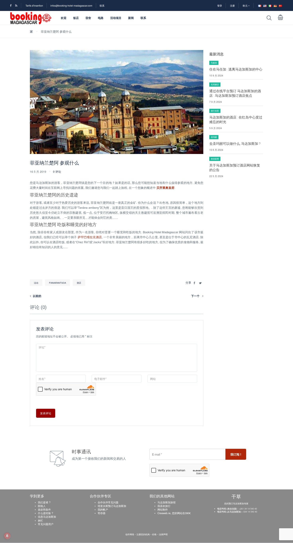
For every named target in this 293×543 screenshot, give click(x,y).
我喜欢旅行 (163, 506)
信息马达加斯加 (47, 516)
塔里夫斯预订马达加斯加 (112, 506)
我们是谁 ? (44, 502)
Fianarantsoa (57, 282)
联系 (102, 5)
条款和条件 (44, 509)
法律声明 (163, 534)
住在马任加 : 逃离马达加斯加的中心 (235, 69)
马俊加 (214, 62)
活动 (36, 282)
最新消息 (216, 54)
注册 (232, 5)
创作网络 (130, 534)
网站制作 (162, 509)
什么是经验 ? (45, 513)
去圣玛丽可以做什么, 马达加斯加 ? (235, 144)
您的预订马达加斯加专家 (236, 503)
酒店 (79, 282)
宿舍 (88, 18)
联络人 (42, 506)
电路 (100, 18)
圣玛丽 (214, 137)
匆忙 (40, 520)
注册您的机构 (143, 534)
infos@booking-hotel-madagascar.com (71, 5)
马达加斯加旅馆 (166, 502)
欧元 (245, 5)
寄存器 (101, 513)
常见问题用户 (45, 524)
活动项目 (115, 18)
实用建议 (215, 84)
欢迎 (63, 18)
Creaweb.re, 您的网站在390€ (174, 513)
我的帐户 (103, 509)
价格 (154, 534)
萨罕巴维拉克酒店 (90, 237)
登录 (219, 5)
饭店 (76, 18)
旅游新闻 (215, 158)
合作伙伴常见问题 (108, 502)
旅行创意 (215, 110)
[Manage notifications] (7, 536)
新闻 (131, 18)
